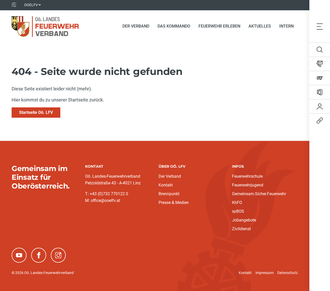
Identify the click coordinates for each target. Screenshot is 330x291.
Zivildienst (241, 228)
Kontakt (166, 185)
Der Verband (170, 176)
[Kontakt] (319, 64)
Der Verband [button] (135, 26)
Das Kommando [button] (174, 26)
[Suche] (319, 50)
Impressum (264, 273)
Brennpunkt (169, 193)
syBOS (238, 211)
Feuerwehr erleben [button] (219, 26)
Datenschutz (287, 273)
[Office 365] (319, 92)
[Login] (319, 106)
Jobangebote (244, 220)
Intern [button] (286, 26)
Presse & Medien (174, 202)
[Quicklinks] (319, 120)
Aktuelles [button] (260, 26)
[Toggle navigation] (319, 26)
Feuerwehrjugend (247, 185)
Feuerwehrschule (247, 176)
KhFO (237, 202)
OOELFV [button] (31, 5)
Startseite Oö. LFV (36, 112)
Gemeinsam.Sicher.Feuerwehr (259, 193)
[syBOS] (319, 78)
